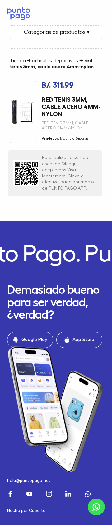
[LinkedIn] (69, 493)
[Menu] (102, 14)
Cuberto (37, 511)
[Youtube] (30, 493)
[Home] (17, 13)
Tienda (18, 60)
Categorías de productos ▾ (56, 32)
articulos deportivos (55, 60)
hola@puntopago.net (28, 481)
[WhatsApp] (88, 493)
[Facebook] (11, 493)
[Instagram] (50, 493)
